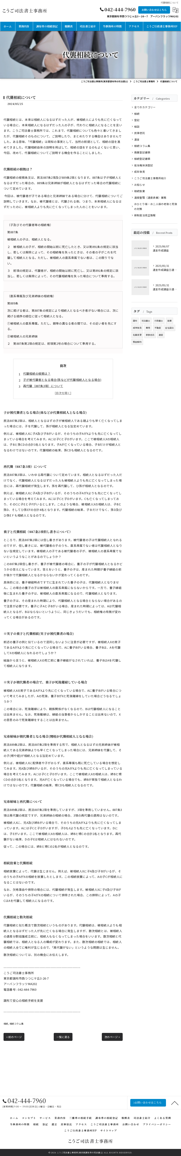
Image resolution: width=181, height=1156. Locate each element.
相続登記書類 (142, 159)
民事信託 (139, 133)
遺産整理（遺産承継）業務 (150, 197)
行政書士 (158, 320)
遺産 (161, 334)
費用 (148, 327)
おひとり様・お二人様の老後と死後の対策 (155, 206)
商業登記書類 (142, 152)
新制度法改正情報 (145, 215)
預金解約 (137, 341)
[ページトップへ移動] (174, 1102)
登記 (136, 120)
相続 (6, 1023)
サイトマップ (108, 1130)
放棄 (169, 320)
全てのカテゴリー (145, 107)
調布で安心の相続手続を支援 (23, 1000)
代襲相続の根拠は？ (37, 373)
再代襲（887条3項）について (43, 386)
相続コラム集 (17, 1023)
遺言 (136, 139)
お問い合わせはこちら (154, 9)
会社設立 (169, 327)
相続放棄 (139, 191)
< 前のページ (14, 1037)
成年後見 (139, 171)
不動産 (157, 327)
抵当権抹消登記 (143, 165)
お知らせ (139, 184)
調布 (135, 320)
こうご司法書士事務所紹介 (150, 178)
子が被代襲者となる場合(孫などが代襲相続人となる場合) (62, 380)
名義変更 (137, 334)
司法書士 (146, 320)
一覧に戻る (63, 1037)
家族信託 (150, 334)
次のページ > (112, 1037)
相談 (136, 126)
